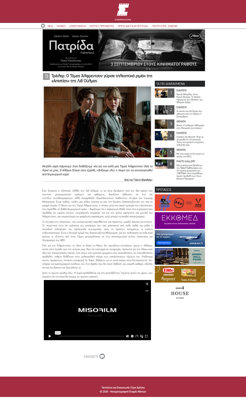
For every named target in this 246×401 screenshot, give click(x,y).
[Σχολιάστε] (94, 358)
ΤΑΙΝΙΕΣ (61, 26)
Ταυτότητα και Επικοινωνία (115, 387)
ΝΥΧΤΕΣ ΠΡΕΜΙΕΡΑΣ (102, 26)
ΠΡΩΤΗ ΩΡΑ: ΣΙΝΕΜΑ (165, 26)
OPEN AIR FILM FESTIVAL (133, 26)
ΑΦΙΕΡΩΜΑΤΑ (77, 26)
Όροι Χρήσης (138, 387)
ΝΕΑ (50, 26)
